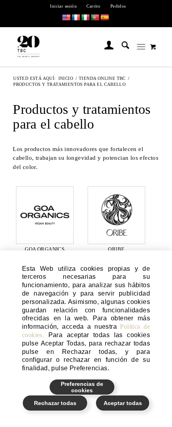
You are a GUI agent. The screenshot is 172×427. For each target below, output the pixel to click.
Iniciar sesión (63, 6)
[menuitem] (63, 6)
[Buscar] (121, 47)
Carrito (93, 6)
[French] (76, 18)
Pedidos (118, 6)
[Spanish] (104, 18)
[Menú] (141, 46)
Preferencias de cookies (82, 387)
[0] (153, 47)
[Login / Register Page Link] (105, 47)
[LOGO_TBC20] (72, 47)
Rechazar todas (55, 403)
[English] (66, 18)
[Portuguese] (95, 18)
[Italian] (85, 18)
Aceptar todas (123, 403)
